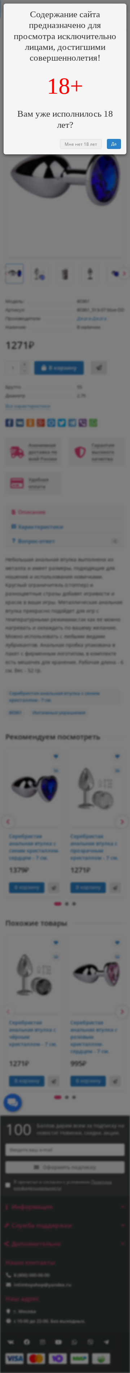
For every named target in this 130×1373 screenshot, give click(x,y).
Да (114, 144)
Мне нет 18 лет (81, 144)
